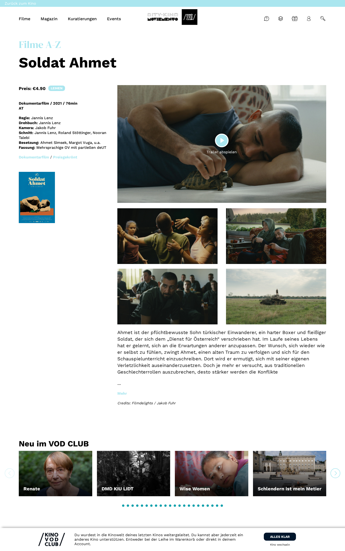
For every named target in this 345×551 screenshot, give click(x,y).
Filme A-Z (40, 44)
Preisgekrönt (65, 157)
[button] (123, 505)
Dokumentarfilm (34, 157)
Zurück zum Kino (20, 3)
